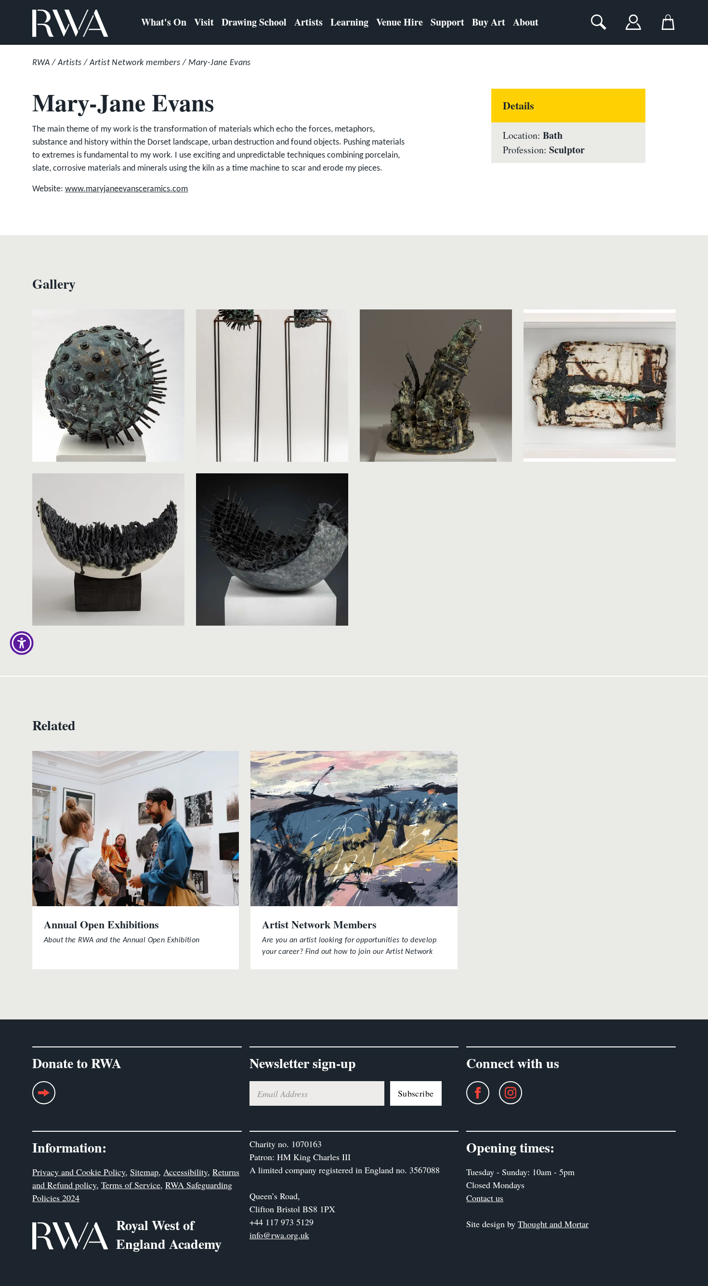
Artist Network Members (319, 924)
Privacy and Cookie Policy (78, 1172)
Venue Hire (399, 22)
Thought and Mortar (553, 1224)
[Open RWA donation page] (43, 1096)
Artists (308, 22)
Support (447, 22)
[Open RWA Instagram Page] (505, 1092)
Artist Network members (135, 62)
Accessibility (185, 1172)
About (525, 22)
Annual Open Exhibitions (101, 924)
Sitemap (144, 1172)
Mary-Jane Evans (219, 62)
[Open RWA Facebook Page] (473, 1092)
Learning (349, 22)
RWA (41, 62)
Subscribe (416, 1093)
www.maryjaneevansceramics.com (126, 189)
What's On (163, 22)
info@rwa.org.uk (279, 1235)
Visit (204, 22)
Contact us (484, 1198)
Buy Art (488, 22)
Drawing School (254, 22)
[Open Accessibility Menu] (22, 643)
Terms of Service (130, 1185)
